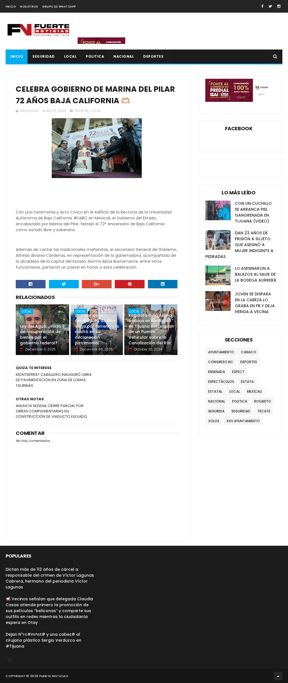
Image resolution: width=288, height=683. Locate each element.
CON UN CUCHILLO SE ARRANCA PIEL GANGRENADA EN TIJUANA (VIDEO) (253, 212)
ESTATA (247, 381)
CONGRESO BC (220, 362)
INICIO (11, 7)
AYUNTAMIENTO (221, 352)
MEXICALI (254, 391)
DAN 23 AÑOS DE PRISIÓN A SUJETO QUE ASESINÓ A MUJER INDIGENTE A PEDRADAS (239, 244)
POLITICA (95, 56)
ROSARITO (262, 401)
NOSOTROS (29, 7)
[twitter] (270, 6)
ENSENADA (216, 371)
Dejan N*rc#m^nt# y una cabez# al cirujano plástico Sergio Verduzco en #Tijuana (43, 640)
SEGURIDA (216, 411)
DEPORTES (153, 56)
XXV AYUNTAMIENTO (243, 421)
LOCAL (70, 56)
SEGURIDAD (43, 56)
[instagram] (278, 6)
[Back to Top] (278, 676)
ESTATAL (82, 110)
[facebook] (262, 6)
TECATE (263, 411)
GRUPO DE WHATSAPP (59, 7)
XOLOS (213, 421)
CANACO (248, 352)
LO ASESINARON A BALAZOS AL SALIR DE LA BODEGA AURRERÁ (255, 274)
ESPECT (238, 371)
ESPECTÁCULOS (221, 381)
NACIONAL (123, 56)
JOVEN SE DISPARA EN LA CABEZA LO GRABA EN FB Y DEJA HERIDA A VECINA (255, 302)
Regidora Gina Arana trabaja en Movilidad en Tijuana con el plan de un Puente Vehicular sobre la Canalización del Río (151, 329)
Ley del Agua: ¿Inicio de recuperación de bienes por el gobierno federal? (40, 334)
